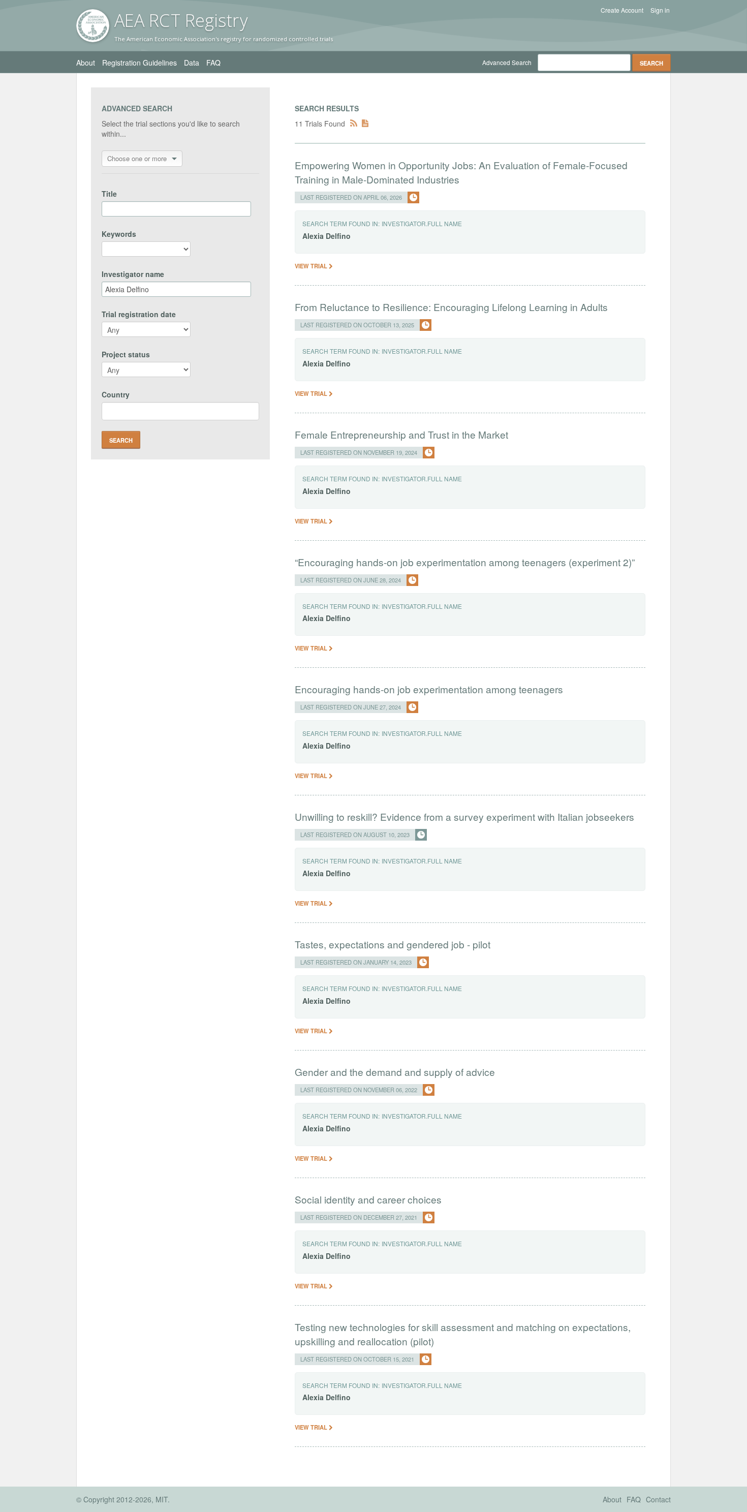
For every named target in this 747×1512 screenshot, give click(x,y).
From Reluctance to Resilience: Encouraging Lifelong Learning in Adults (451, 307)
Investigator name (133, 274)
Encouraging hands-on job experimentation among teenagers (429, 689)
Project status (126, 354)
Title (109, 194)
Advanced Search (507, 62)
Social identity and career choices (368, 1199)
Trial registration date (139, 314)
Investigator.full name (422, 223)
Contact (658, 1499)
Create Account (622, 10)
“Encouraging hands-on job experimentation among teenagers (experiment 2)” (465, 562)
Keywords (119, 234)
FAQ (213, 62)
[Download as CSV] (365, 123)
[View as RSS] (353, 123)
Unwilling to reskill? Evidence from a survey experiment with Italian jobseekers (464, 816)
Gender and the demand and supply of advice (395, 1071)
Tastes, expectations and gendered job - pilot (392, 944)
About (85, 62)
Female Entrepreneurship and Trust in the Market (401, 434)
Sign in (660, 10)
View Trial (312, 266)
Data (191, 62)
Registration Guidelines (139, 62)
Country (116, 394)
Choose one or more (137, 158)
